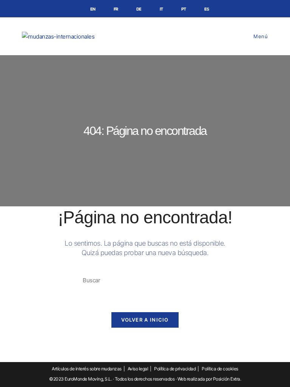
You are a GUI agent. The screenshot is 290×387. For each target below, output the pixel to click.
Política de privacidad (175, 369)
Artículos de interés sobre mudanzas (87, 369)
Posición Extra (226, 379)
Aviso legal (138, 369)
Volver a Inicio (145, 320)
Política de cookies (220, 369)
